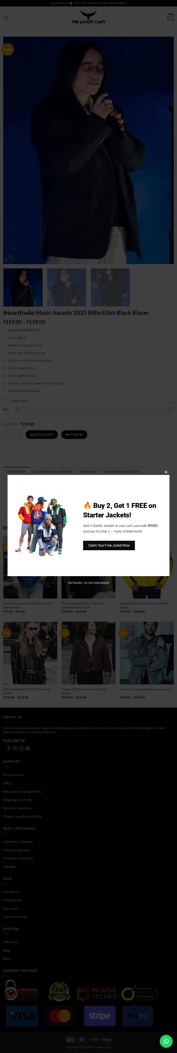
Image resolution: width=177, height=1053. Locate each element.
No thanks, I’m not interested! (88, 583)
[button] (166, 1041)
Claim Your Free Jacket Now (109, 545)
